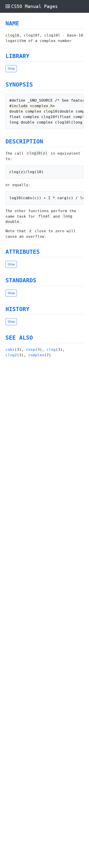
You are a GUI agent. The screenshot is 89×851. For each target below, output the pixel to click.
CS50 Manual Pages (34, 6)
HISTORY (17, 309)
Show (11, 68)
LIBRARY (17, 56)
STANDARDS (20, 280)
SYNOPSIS (19, 84)
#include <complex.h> (32, 106)
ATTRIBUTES (22, 251)
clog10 (12, 35)
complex (36, 355)
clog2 (11, 355)
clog (51, 349)
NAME (12, 23)
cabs (10, 349)
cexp (30, 349)
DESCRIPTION (24, 141)
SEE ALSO (19, 337)
